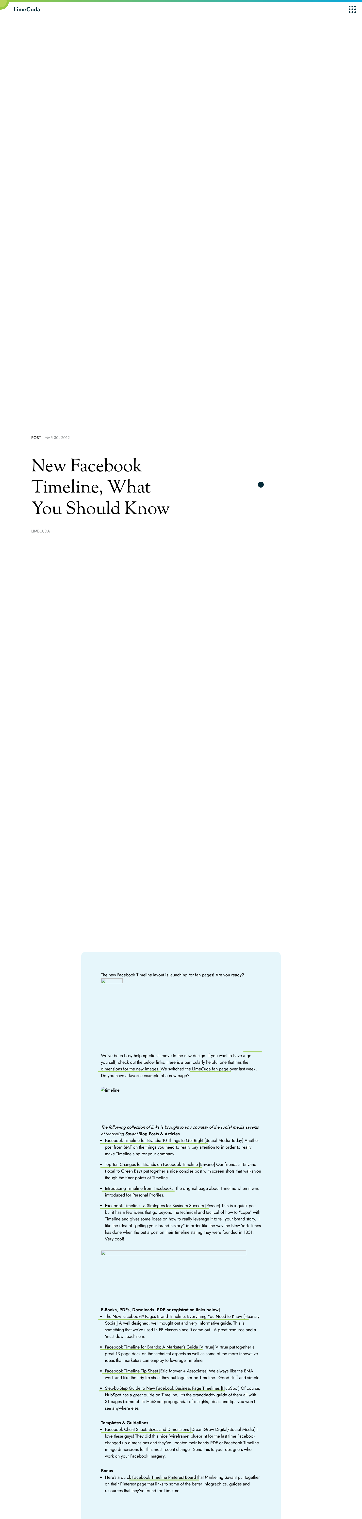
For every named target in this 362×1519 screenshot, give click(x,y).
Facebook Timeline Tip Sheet (131, 1371)
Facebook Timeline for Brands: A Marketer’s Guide (151, 1347)
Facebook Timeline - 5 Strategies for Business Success (154, 1205)
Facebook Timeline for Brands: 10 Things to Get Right (154, 1140)
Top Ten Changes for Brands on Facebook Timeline (151, 1164)
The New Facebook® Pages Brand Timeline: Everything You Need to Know (173, 1316)
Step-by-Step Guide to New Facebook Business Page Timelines (162, 1388)
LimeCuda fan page (211, 1069)
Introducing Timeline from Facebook (138, 1188)
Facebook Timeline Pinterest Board (164, 1477)
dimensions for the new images (129, 1069)
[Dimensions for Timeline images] (181, 1015)
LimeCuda (27, 9)
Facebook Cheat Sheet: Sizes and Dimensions (147, 1429)
